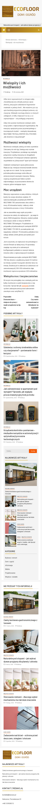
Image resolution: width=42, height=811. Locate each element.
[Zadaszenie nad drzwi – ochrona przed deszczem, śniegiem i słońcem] (10, 528)
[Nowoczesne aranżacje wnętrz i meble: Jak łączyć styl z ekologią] (10, 541)
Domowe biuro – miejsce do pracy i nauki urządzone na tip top (12, 302)
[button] (9, 30)
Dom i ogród (20, 524)
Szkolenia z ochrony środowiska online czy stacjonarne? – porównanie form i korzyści (21, 350)
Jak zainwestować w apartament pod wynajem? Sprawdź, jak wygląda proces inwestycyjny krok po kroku (20, 391)
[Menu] (9, 30)
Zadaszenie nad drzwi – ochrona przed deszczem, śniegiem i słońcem (26, 529)
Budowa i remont (10, 488)
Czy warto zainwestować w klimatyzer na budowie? (32, 302)
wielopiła (25, 286)
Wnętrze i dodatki (22, 496)
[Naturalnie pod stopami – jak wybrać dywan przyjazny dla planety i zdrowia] (10, 501)
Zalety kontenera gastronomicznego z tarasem (17, 770)
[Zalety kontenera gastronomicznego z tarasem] (21, 474)
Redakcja (7, 92)
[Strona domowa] (4, 30)
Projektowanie (10, 573)
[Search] (38, 30)
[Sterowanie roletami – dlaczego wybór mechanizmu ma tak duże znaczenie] (10, 515)
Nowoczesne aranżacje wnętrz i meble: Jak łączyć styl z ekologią (26, 542)
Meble (19, 537)
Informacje (6, 78)
